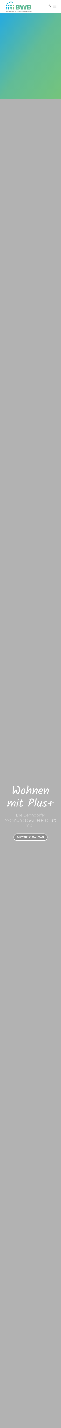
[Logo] (25, 6)
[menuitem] (47, 6)
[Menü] (54, 7)
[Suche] (47, 6)
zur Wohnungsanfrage (30, 837)
